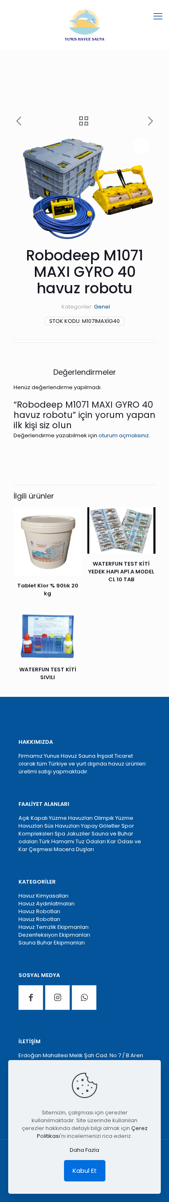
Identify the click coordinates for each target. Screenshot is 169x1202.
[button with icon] (30, 997)
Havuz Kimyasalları (43, 896)
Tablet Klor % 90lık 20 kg (47, 589)
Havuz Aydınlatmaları (46, 903)
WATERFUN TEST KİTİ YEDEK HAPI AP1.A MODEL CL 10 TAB (121, 571)
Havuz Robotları (39, 911)
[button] (141, 146)
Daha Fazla (84, 1150)
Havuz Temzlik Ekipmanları (53, 927)
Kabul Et (85, 1170)
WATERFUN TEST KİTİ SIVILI (47, 673)
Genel (102, 307)
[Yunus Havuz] (84, 24)
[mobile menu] (158, 16)
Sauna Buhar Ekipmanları (51, 943)
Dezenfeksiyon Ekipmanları (54, 935)
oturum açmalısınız (123, 435)
